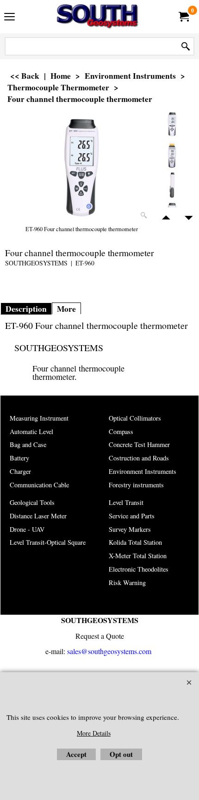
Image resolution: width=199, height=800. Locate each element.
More (66, 309)
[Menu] (9, 18)
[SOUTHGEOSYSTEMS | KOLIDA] (97, 16)
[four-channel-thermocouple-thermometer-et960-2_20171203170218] (172, 154)
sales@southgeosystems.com (109, 651)
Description (26, 309)
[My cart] (183, 16)
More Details (94, 733)
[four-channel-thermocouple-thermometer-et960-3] (172, 185)
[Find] (185, 46)
